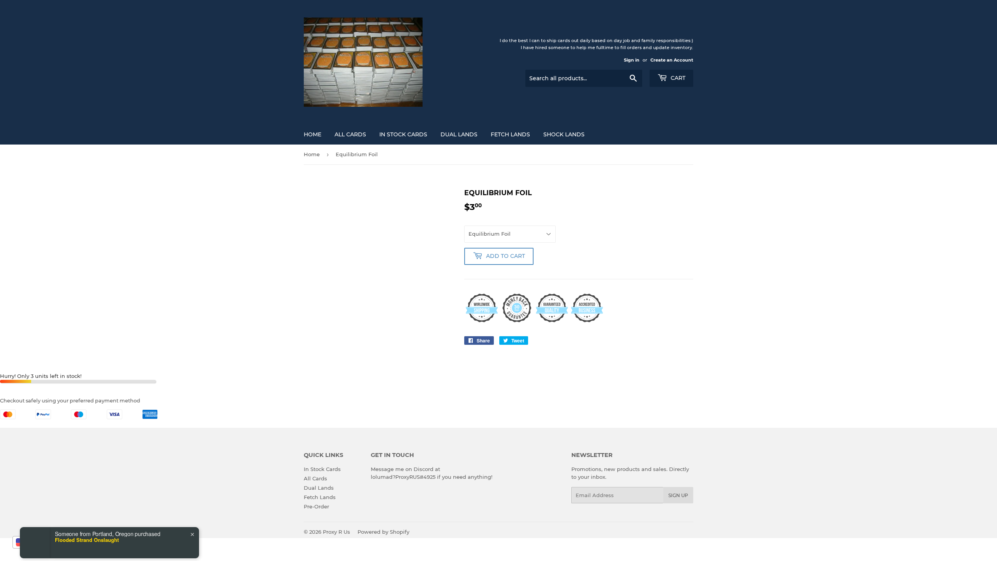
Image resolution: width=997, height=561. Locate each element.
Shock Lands (564, 134)
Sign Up (678, 495)
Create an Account (671, 60)
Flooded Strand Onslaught (87, 516)
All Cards (350, 134)
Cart (677, 77)
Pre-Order (316, 506)
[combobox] (32, 542)
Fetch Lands (510, 134)
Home (312, 134)
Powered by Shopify (383, 532)
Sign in (631, 60)
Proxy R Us (336, 532)
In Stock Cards (403, 134)
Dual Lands (458, 134)
